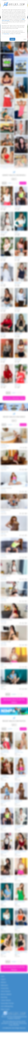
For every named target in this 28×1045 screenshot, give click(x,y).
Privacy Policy (6, 33)
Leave (25, 39)
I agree (12, 39)
